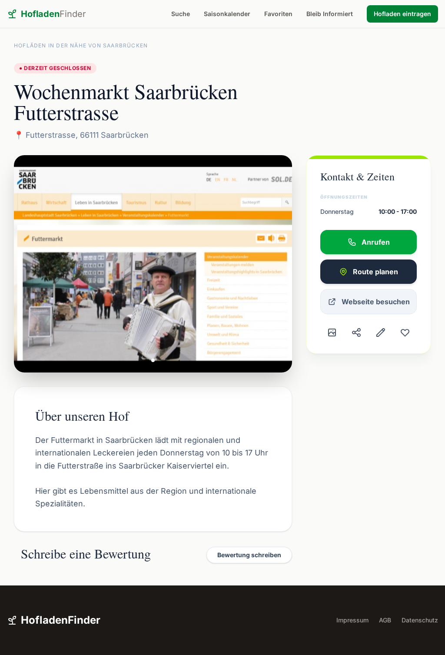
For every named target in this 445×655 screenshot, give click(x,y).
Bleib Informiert (329, 13)
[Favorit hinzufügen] (405, 332)
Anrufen (376, 242)
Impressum (352, 620)
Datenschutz (420, 620)
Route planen (375, 271)
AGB (385, 620)
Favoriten (278, 13)
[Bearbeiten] (381, 332)
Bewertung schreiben (249, 555)
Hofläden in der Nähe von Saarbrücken (81, 45)
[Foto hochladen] (332, 332)
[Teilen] (356, 332)
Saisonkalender (227, 13)
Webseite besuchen (376, 301)
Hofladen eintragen (402, 13)
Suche (180, 13)
